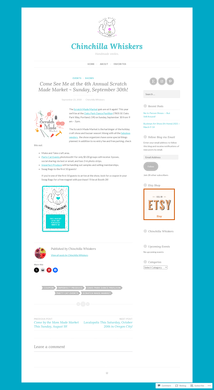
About (104, 64)
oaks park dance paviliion (104, 288)
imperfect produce (70, 288)
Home (91, 64)
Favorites (120, 64)
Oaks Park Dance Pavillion (98, 113)
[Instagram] (162, 81)
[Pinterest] (170, 81)
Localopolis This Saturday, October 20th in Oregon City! (108, 323)
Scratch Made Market (86, 109)
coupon (49, 288)
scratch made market (97, 293)
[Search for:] (162, 94)
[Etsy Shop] (153, 81)
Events (77, 78)
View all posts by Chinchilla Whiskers (69, 255)
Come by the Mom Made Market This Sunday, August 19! (56, 323)
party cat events (67, 293)
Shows (89, 78)
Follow (151, 166)
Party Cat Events (51, 156)
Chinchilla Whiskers (107, 46)
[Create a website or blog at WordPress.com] (107, 373)
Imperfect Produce (52, 164)
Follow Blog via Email (161, 137)
